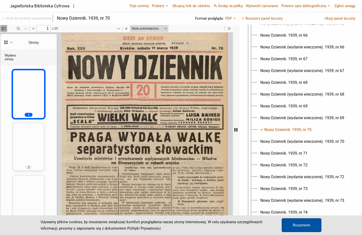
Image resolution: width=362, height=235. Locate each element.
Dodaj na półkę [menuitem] (230, 6)
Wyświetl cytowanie (262, 6)
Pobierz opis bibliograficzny (303, 6)
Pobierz (158, 6)
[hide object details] (236, 130)
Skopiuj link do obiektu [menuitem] (191, 6)
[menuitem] (284, 35)
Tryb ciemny (139, 6)
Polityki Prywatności (144, 228)
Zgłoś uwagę (344, 6)
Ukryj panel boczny (340, 18)
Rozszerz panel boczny (264, 18)
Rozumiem (301, 225)
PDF (228, 18)
